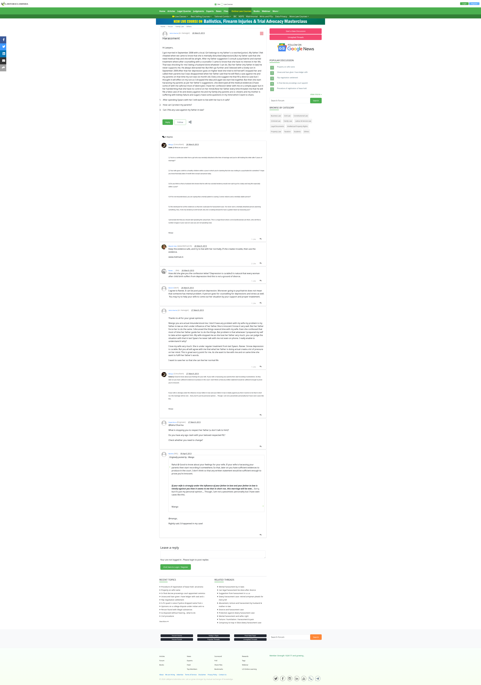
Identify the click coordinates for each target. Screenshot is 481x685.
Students (297, 131)
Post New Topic (250, 635)
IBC (235, 16)
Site (218, 4)
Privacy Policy (212, 675)
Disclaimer (202, 675)
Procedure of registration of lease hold (292, 88)
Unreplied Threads (296, 37)
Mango (170, 144)
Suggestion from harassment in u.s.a (234, 593)
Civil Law (287, 116)
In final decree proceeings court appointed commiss (183, 593)
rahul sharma (173, 33)
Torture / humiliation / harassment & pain (236, 619)
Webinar (266, 11)
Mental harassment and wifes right (234, 616)
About (161, 675)
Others (306, 131)
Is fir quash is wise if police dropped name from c (182, 603)
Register (474, 4)
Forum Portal (177, 639)
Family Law (288, 121)
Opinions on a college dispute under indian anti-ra (182, 606)
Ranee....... (171, 270)
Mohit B (171, 288)
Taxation (287, 131)
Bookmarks (218, 669)
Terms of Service (191, 675)
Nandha (171, 454)
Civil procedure (167, 616)
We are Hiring (170, 675)
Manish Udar (172, 246)
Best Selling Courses (200, 16)
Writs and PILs (266, 16)
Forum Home (177, 635)
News (218, 11)
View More (163, 621)
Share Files (218, 665)
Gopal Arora (172, 422)
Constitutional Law (301, 116)
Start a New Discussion (296, 31)
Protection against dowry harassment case (237, 613)
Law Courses (228, 4)
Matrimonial (252, 16)
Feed (189, 665)
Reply (167, 122)
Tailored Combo (221, 16)
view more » (316, 94)
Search (316, 100)
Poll (215, 660)
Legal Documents (277, 126)
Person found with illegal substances (176, 609)
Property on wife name (170, 590)
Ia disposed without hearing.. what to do (178, 613)
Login (464, 4)
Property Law (276, 131)
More (275, 11)
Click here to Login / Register (175, 567)
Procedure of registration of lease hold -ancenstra (182, 587)
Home (162, 11)
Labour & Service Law (303, 121)
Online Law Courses (241, 11)
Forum (161, 660)
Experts (210, 11)
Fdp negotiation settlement (172, 600)
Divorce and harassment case (231, 609)
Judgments (198, 11)
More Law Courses (298, 16)
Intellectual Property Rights (297, 126)
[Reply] (260, 239)
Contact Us (222, 675)
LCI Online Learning (249, 669)
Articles (171, 11)
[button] (261, 34)
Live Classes (180, 16)
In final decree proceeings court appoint (292, 83)
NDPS (241, 16)
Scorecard (218, 656)
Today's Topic (214, 635)
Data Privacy (281, 16)
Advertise (180, 675)
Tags (243, 660)
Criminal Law (275, 121)
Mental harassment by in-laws (231, 587)
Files (226, 11)
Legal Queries (184, 11)
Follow (180, 122)
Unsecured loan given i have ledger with (292, 72)
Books (257, 11)
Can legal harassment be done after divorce (237, 590)
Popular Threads (213, 639)
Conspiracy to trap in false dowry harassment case (240, 622)
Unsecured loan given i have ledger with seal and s (182, 596)
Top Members (192, 669)
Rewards (245, 656)
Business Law (276, 116)
